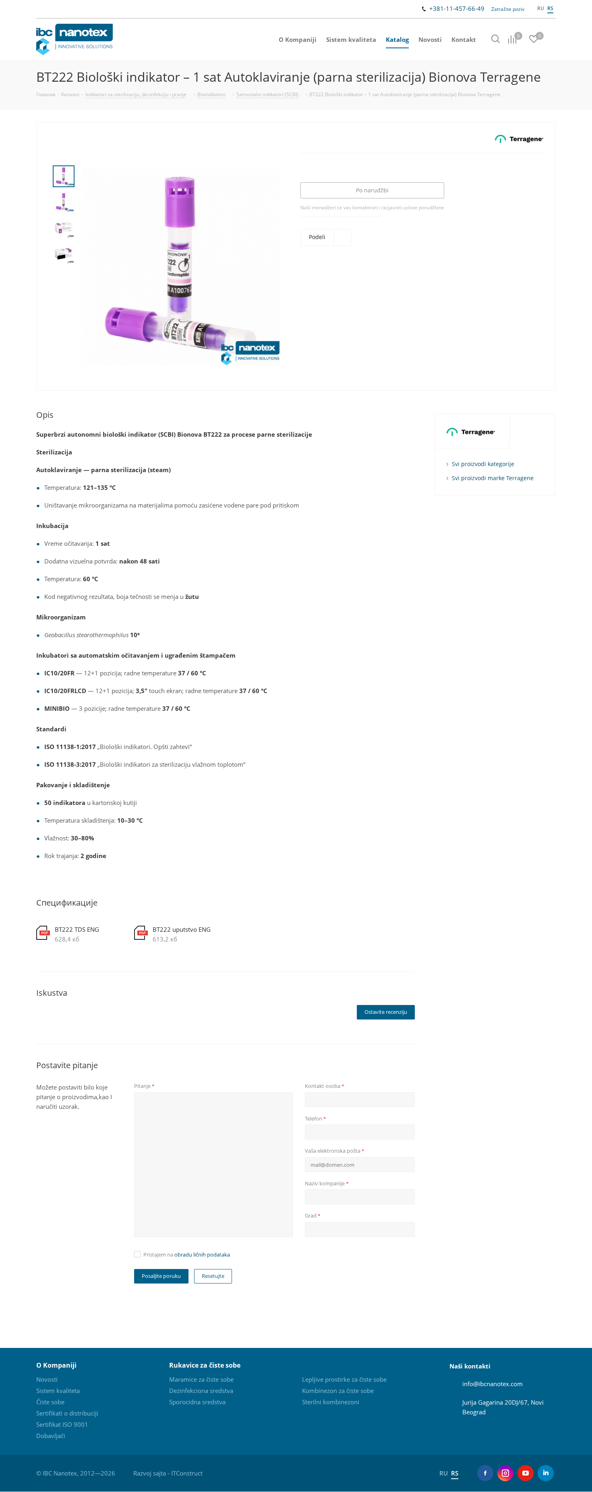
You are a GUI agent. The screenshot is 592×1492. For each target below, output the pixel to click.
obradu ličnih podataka (202, 1254)
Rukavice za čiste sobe (204, 1365)
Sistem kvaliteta (58, 1391)
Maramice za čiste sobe (201, 1379)
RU (540, 8)
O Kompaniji (56, 1365)
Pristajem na (186, 1254)
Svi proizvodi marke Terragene (493, 478)
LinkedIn (546, 1473)
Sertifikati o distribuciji (67, 1413)
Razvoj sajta (149, 1473)
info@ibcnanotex (485, 1384)
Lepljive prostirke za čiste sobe (344, 1379)
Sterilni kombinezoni (330, 1402)
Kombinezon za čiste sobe (338, 1391)
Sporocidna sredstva (197, 1402)
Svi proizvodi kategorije (483, 464)
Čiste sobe (50, 1402)
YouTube (525, 1473)
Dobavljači (50, 1436)
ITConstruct (187, 1473)
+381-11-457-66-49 (456, 8)
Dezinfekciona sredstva (201, 1391)
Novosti (47, 1379)
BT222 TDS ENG (77, 929)
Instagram (505, 1473)
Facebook (485, 1473)
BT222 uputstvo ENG (182, 929)
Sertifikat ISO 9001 (62, 1424)
